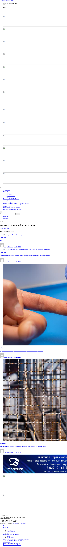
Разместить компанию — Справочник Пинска (16, 203)
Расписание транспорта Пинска (12, 209)
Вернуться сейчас (5, 228)
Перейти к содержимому (7, 0)
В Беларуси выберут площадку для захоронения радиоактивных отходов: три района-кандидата (23, 446)
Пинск (8, 193)
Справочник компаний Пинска (15, 204)
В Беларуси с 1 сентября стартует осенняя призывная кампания (15, 240)
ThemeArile (23, 523)
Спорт (8, 197)
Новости (5, 191)
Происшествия (11, 196)
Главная (5, 216)
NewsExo (15, 523)
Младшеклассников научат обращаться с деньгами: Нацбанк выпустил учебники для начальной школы (25, 255)
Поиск (17, 213)
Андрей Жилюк (8, 247)
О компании (6, 190)
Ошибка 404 (6, 218)
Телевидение (10, 202)
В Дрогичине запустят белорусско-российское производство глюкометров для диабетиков (21, 351)
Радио (8, 200)
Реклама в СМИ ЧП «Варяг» (11, 199)
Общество (9, 194)
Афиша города (7, 206)
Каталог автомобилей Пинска (11, 207)
